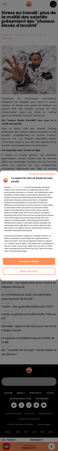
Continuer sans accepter (42, 173)
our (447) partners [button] (17, 187)
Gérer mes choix (29, 271)
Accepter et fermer (29, 261)
